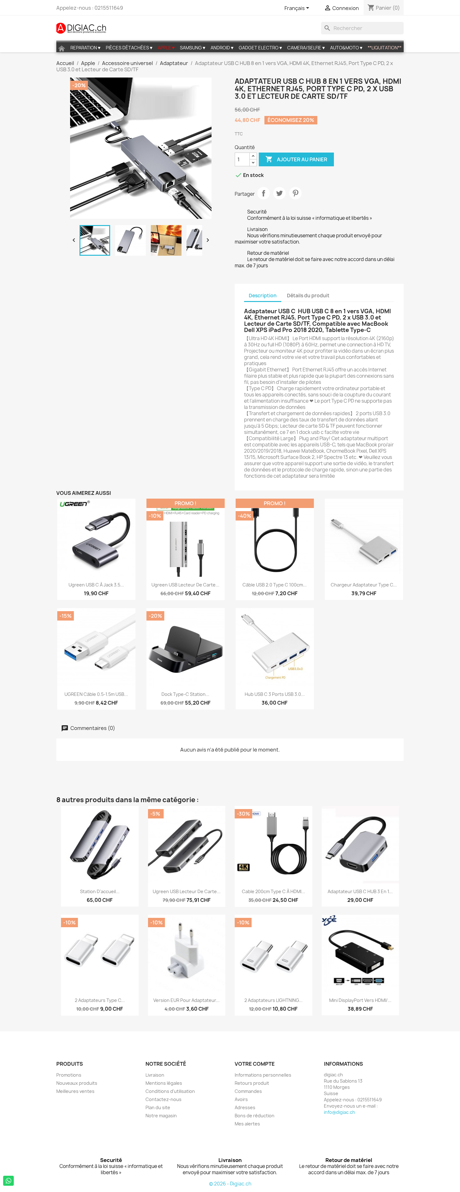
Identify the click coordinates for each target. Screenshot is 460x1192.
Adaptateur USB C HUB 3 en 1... (360, 891)
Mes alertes (247, 1124)
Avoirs (241, 1099)
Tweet (279, 193)
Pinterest (295, 193)
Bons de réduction (254, 1116)
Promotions (68, 1075)
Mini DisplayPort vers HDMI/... (360, 1000)
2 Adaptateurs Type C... (100, 1000)
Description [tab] (263, 295)
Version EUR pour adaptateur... (186, 1000)
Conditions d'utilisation (170, 1091)
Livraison (155, 1075)
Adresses (245, 1107)
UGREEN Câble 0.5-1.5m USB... (96, 694)
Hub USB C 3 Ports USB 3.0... (275, 694)
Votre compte (255, 1063)
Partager (263, 193)
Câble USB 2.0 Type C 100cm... (275, 585)
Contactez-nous (163, 1099)
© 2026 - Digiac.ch (230, 1183)
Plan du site (158, 1107)
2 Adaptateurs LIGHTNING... (273, 1000)
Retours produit (252, 1083)
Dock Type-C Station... (185, 694)
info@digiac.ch (339, 1112)
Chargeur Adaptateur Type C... (364, 585)
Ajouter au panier (296, 159)
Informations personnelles (263, 1075)
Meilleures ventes (75, 1091)
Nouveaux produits (76, 1083)
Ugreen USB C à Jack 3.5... (96, 585)
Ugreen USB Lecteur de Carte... (185, 585)
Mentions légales (164, 1083)
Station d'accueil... (100, 891)
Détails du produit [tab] (308, 295)
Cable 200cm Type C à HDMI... (273, 891)
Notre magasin (161, 1116)
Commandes (248, 1091)
